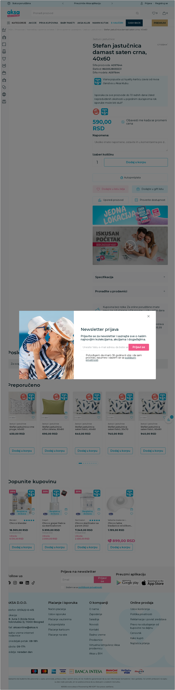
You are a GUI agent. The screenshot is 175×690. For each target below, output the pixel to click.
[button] (148, 316)
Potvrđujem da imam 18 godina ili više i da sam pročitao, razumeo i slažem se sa (114, 357)
